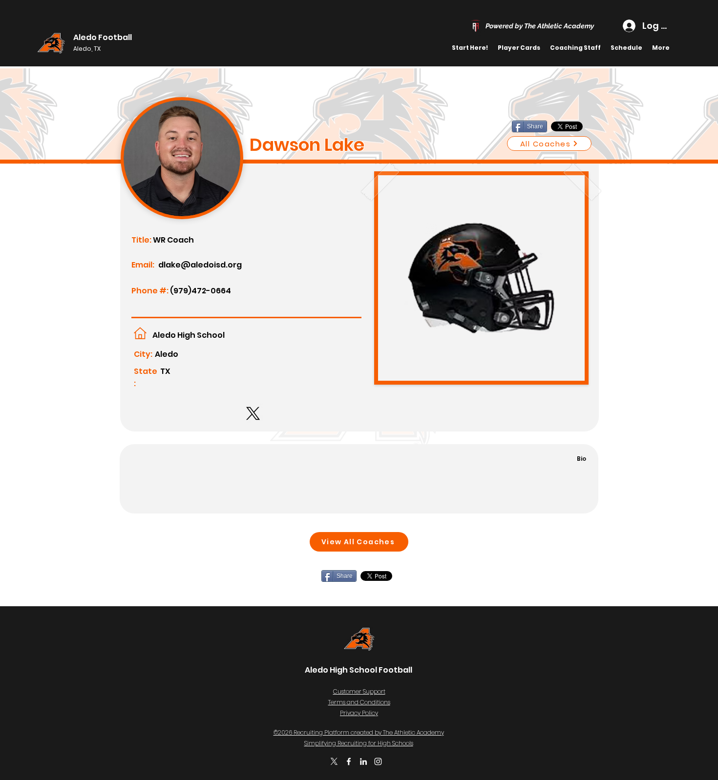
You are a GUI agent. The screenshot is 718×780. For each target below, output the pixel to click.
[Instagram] (378, 761)
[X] (334, 761)
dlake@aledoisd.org (200, 264)
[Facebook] (349, 761)
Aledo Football (102, 37)
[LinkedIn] (363, 761)
